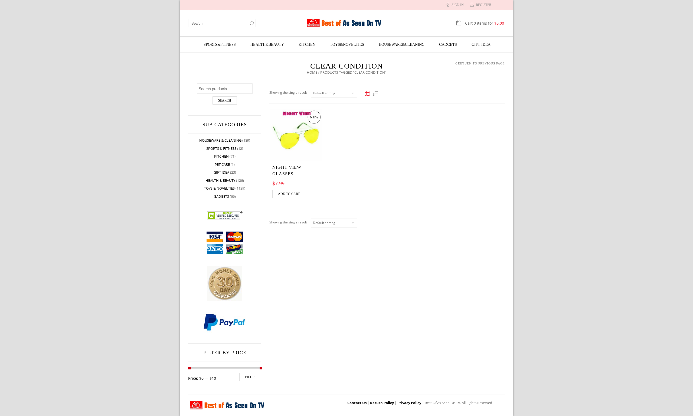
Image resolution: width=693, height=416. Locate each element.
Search (224, 100)
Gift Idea (481, 45)
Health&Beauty (267, 45)
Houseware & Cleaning (220, 140)
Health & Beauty (220, 180)
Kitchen (307, 45)
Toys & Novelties (219, 188)
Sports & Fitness (221, 148)
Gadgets (448, 45)
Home (312, 72)
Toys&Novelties (347, 45)
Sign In (458, 5)
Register (483, 5)
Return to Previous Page (481, 63)
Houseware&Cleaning (401, 45)
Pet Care (222, 164)
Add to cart (289, 194)
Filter (250, 377)
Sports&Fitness (220, 45)
